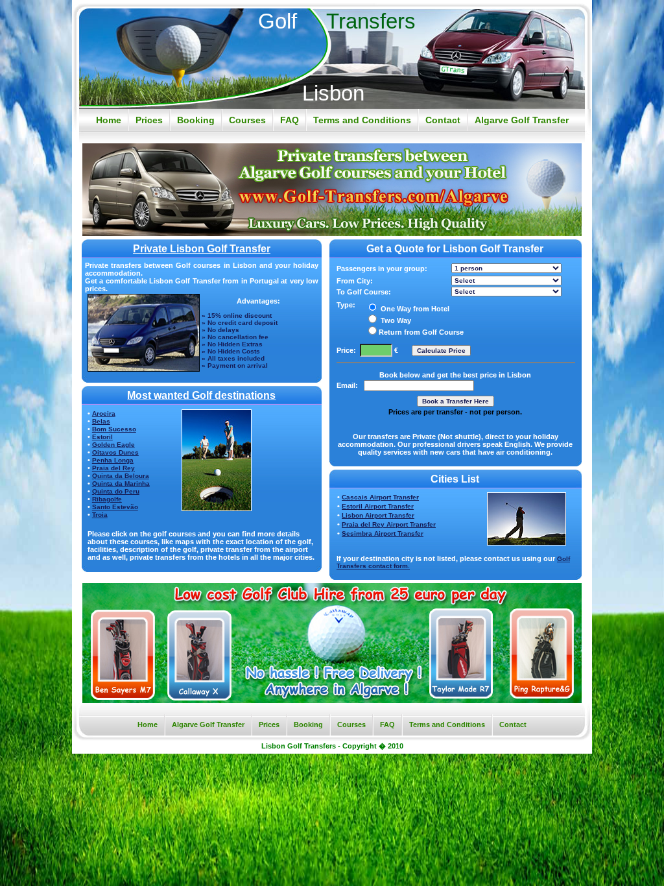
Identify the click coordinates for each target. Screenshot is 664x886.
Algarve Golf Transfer (522, 120)
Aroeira (103, 413)
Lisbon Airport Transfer (378, 515)
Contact (442, 120)
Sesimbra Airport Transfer (382, 533)
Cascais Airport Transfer (380, 497)
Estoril (102, 436)
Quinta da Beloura (120, 475)
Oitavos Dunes (115, 452)
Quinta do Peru (115, 491)
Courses (247, 120)
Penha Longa (113, 460)
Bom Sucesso (114, 429)
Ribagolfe (107, 499)
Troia (100, 514)
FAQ (289, 120)
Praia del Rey (113, 468)
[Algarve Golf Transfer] (332, 232)
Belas (101, 421)
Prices (149, 120)
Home (108, 120)
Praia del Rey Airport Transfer (389, 524)
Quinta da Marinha (121, 483)
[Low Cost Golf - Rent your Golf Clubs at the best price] (332, 699)
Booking (196, 120)
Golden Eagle (113, 444)
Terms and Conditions (362, 120)
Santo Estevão (115, 506)
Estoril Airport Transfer (378, 506)
